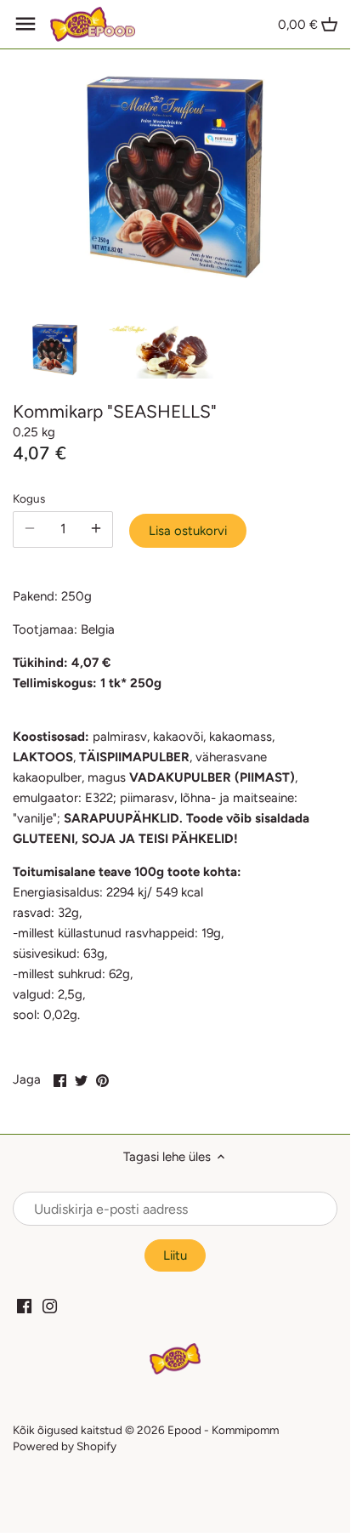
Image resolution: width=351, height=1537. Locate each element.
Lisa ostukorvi (188, 530)
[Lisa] (96, 529)
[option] (55, 349)
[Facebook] (24, 1305)
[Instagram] (49, 1305)
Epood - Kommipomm (223, 1430)
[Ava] (25, 24)
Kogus (29, 498)
